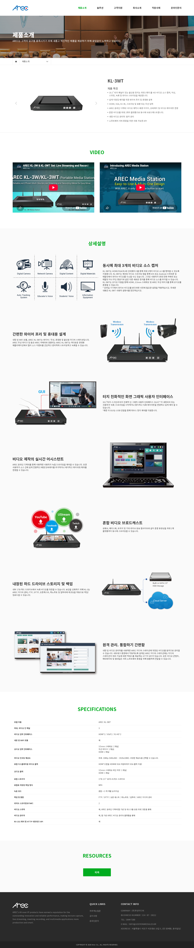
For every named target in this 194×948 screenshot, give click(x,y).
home (16, 61)
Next (96, 103)
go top (188, 942)
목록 (97, 872)
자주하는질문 (95, 910)
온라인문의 (94, 920)
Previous (16, 103)
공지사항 (93, 915)
